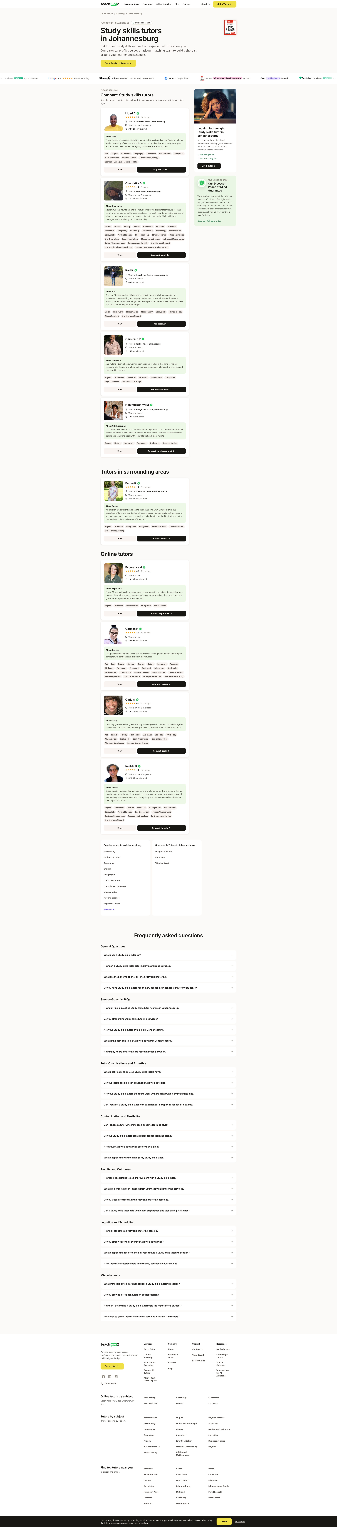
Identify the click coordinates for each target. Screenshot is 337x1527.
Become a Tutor (131, 4)
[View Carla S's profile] (113, 705)
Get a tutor (207, 165)
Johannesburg (135, 13)
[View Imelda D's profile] (113, 772)
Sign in (204, 4)
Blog (177, 4)
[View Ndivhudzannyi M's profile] (113, 410)
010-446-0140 (110, 1383)
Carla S (130, 699)
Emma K (130, 483)
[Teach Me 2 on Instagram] (116, 1377)
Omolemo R (133, 339)
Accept (224, 1521)
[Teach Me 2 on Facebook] (103, 1377)
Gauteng (120, 13)
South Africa (107, 13)
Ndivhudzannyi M (137, 404)
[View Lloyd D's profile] (113, 121)
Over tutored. (242, 78)
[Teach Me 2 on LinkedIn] (110, 1377)
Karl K (129, 270)
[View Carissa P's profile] (113, 634)
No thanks (240, 1521)
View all (109, 909)
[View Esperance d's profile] (113, 573)
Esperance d (133, 567)
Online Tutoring (163, 4)
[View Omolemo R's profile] (113, 345)
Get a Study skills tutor (117, 63)
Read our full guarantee (209, 221)
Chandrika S (133, 183)
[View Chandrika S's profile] (113, 190)
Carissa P (131, 628)
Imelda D (131, 766)
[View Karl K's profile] (113, 276)
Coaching (147, 4)
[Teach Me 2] (110, 4)
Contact (187, 4)
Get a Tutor (223, 4)
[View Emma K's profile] (113, 491)
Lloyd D (130, 113)
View (120, 169)
